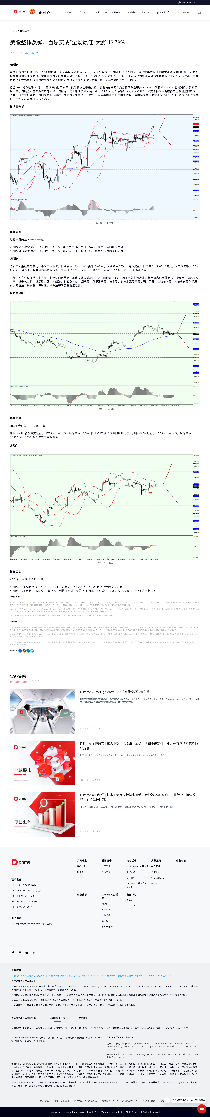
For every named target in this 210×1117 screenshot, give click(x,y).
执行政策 (78, 1100)
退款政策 (92, 1100)
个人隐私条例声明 (129, 1100)
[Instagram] (24, 651)
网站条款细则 (149, 1100)
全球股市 (24, 30)
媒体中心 (44, 12)
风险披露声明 (108, 1100)
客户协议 (44, 1100)
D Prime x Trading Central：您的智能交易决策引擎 (115, 692)
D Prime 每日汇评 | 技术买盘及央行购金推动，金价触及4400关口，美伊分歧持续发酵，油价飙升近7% (137, 797)
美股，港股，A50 (31, 52)
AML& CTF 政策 (62, 1100)
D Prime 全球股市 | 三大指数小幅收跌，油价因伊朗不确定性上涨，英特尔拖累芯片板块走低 (139, 745)
